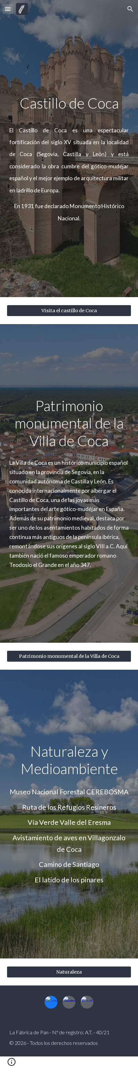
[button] (7, 9)
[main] (69, 103)
